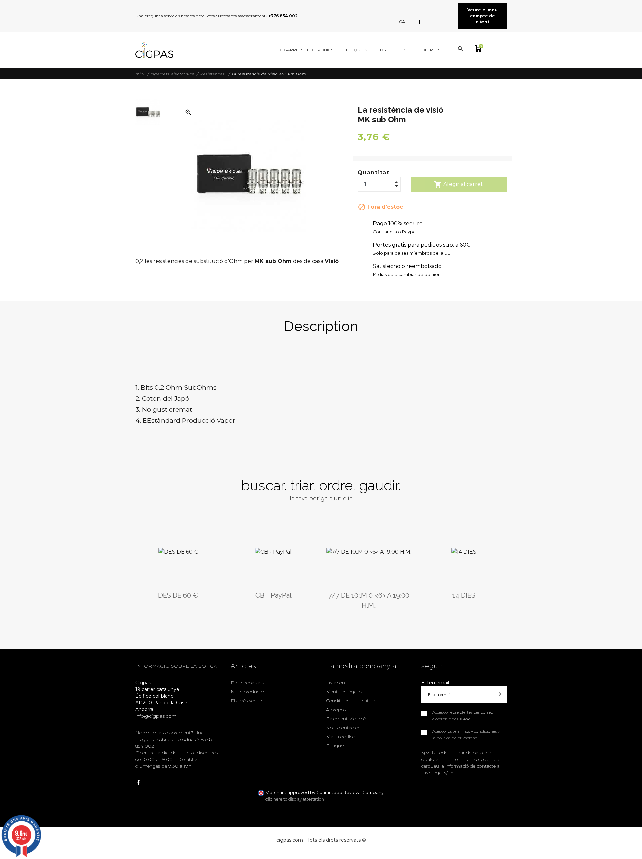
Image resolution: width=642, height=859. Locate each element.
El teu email (435, 683)
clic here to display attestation (294, 799)
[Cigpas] (154, 50)
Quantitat (373, 172)
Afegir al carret (458, 184)
